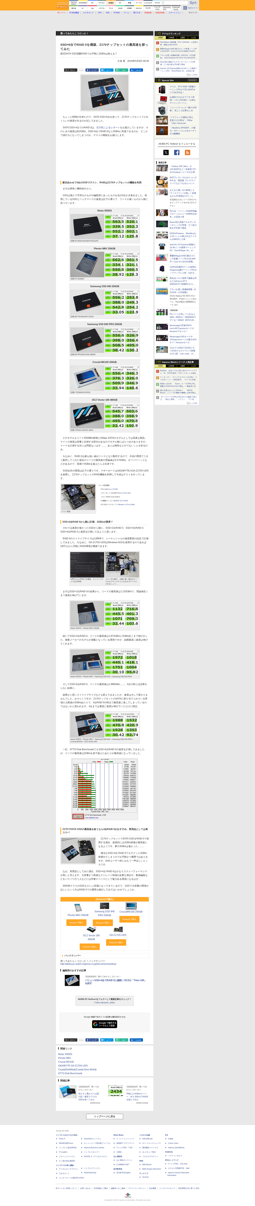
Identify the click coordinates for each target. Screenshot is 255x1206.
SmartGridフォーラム (92, 1139)
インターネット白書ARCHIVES (71, 1178)
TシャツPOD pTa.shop (177, 1164)
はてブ (108, 70)
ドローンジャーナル (67, 1156)
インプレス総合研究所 (68, 1148)
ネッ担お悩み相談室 (67, 1161)
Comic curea (173, 1143)
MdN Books (147, 1165)
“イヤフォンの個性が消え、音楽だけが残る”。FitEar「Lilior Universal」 (182, 120)
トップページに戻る (104, 1116)
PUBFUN (169, 1152)
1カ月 (193, 38)
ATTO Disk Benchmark (70, 1073)
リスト (81, 70)
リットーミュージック (125, 1139)
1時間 (160, 38)
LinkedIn (138, 70)
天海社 (170, 1139)
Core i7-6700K (112, 489)
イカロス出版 (144, 1135)
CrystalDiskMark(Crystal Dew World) (77, 1069)
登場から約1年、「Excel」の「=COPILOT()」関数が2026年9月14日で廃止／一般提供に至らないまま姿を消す (178, 386)
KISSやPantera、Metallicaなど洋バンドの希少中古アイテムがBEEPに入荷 (183, 236)
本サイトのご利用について (66, 1188)
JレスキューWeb (149, 1152)
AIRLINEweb (147, 1139)
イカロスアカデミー (150, 1156)
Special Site (168, 80)
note (123, 70)
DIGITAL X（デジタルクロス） (96, 1156)
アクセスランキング (171, 33)
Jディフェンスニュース (151, 1143)
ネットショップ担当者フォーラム (97, 1143)
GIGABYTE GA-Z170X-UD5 (73, 1065)
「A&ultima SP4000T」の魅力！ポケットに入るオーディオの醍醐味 (183, 131)
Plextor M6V (64, 1058)
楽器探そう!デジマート (125, 1143)
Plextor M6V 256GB (78, 915)
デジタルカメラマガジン (68, 1169)
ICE (166, 1135)
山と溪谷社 (117, 1156)
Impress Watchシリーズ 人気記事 (178, 362)
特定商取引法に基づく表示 (189, 1188)
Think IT (62, 1139)
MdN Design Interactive (151, 1169)
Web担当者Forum (66, 1143)
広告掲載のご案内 (101, 1188)
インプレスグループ (167, 1188)
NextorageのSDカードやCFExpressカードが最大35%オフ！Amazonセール (183, 339)
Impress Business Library (94, 1148)
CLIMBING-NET (122, 1165)
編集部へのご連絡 (118, 1188)
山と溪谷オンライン (124, 1160)
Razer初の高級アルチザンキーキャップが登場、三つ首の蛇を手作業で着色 (183, 225)
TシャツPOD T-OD (124, 1148)
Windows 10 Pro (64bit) (126, 504)
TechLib (145, 1177)
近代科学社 (117, 1169)
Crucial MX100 (66, 1062)
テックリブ (143, 1173)
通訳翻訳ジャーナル (150, 1148)
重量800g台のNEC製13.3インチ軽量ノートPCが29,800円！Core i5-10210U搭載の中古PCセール (178, 51)
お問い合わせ (85, 1188)
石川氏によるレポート (108, 127)
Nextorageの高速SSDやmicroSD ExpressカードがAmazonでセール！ (182, 328)
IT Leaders (63, 1152)
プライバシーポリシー (137, 1188)
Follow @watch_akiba (104, 1002)
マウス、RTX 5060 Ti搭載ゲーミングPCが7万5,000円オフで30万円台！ (183, 89)
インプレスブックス (92, 1168)
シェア (94, 70)
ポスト (72, 70)
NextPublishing (90, 1173)
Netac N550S (65, 1054)
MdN (141, 1161)
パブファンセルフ (175, 1156)
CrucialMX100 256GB (131, 911)
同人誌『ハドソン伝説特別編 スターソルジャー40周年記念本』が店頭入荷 (183, 214)
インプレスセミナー (92, 1152)
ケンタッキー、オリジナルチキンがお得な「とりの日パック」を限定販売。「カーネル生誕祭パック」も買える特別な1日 (178, 379)
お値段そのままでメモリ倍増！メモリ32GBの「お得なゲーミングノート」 (183, 100)
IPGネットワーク (172, 1160)
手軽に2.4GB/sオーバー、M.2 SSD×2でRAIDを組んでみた (137, 1096)
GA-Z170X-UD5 (125, 493)
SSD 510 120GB (122, 501)
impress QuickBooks (176, 1148)
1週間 (182, 38)
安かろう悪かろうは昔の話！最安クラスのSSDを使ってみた (88, 1096)
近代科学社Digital (123, 1173)
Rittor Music (118, 1135)
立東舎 (119, 1152)
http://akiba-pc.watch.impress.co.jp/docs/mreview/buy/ (88, 964)
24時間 (171, 38)
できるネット (64, 1173)
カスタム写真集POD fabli (178, 1168)
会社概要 (152, 1188)
